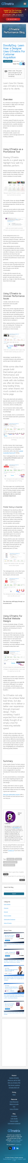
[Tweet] (21, 64)
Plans (14, 1094)
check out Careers (15, 1141)
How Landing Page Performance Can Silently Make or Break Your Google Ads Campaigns (14, 978)
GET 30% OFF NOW (12, 19)
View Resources (14, 1102)
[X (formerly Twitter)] (10, 1148)
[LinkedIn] (17, 1148)
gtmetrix (18, 859)
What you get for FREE (14, 1080)
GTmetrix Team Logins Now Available (13, 872)
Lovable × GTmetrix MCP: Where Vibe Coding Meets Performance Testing (14, 961)
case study (10, 859)
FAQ (14, 1106)
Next (21, 880)
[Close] (25, 9)
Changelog (14, 1116)
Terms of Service (7, 1159)
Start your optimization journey (11, 794)
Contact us (11, 850)
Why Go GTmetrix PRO (14, 1083)
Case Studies (7, 61)
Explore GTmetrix (14, 1078)
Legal (24, 1159)
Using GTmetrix (8, 923)
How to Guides (7, 915)
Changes (6, 908)
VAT (15, 1160)
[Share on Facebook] (23, 64)
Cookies (20, 1159)
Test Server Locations (14, 1085)
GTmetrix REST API (14, 1087)
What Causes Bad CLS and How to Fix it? (14, 877)
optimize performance (10, 862)
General (6, 912)
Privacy (14, 1159)
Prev (6, 874)
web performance (9, 865)
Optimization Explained (9, 919)
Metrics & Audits (14, 1104)
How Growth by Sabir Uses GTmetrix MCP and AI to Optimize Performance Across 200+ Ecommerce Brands (14, 996)
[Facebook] (13, 1148)
